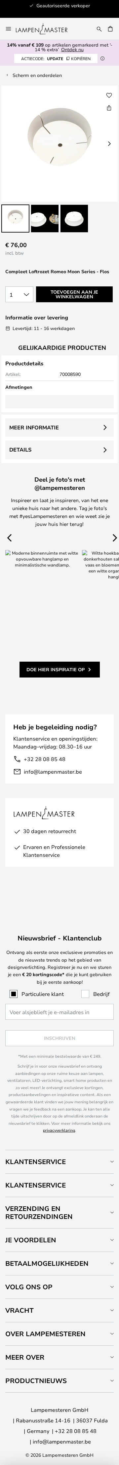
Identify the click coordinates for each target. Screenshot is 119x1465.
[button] (15, 218)
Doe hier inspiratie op (55, 669)
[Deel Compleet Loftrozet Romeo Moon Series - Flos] (109, 108)
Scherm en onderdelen (37, 75)
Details (20, 449)
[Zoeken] (99, 29)
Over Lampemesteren (45, 1333)
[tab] (59, 1161)
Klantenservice (35, 1161)
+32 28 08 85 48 (44, 758)
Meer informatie (34, 427)
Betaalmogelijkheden (47, 1263)
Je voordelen (30, 1239)
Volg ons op (29, 1286)
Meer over (24, 1357)
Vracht (19, 1310)
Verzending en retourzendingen (39, 1212)
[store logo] (45, 29)
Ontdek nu (72, 49)
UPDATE (56, 58)
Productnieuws (36, 1380)
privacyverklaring (59, 1130)
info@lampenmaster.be (53, 771)
